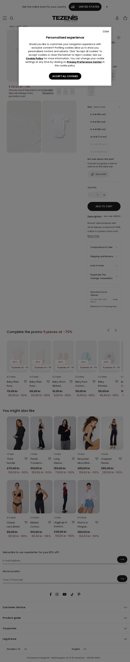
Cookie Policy (34, 58)
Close (106, 31)
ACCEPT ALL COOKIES (65, 76)
